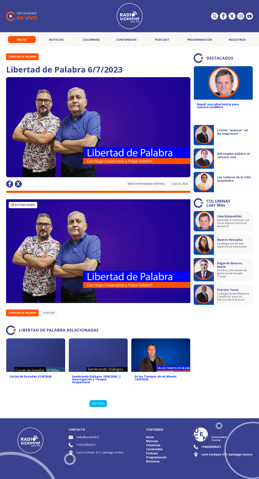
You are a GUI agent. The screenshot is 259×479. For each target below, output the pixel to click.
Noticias (56, 39)
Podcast (162, 39)
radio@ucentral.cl (87, 437)
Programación (199, 39)
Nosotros (237, 39)
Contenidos (126, 39)
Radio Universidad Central (146, 184)
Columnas (91, 39)
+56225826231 (86, 445)
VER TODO (98, 403)
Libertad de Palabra (22, 56)
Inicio (22, 39)
